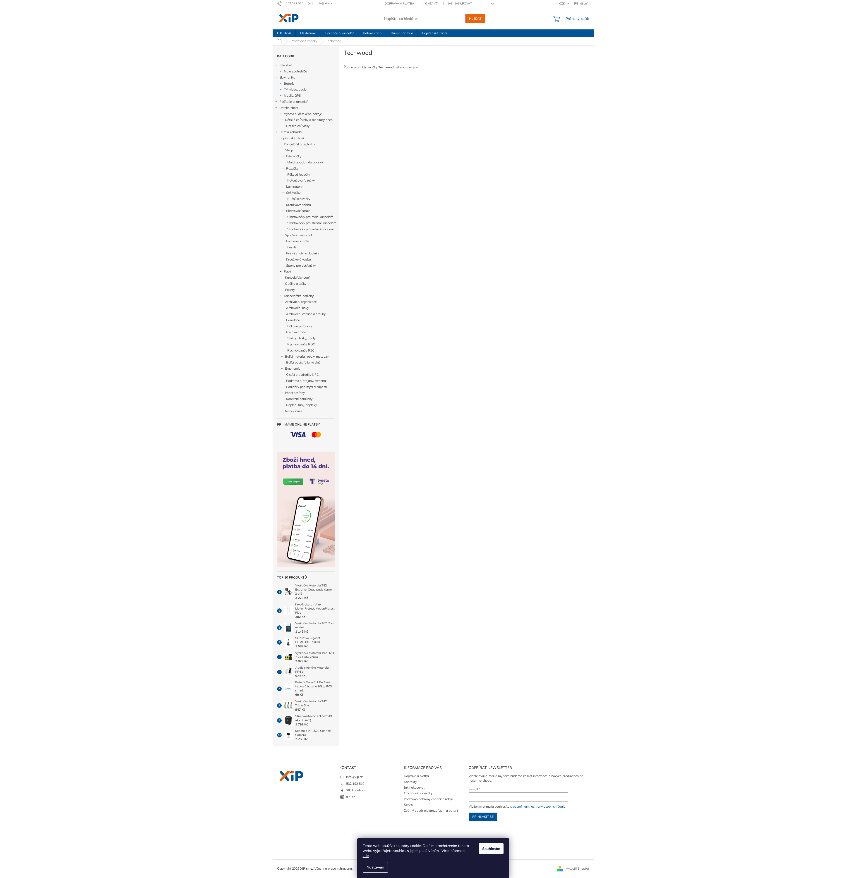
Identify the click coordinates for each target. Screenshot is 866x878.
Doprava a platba (399, 3)
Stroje (289, 150)
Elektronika (287, 77)
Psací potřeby (295, 393)
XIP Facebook (356, 790)
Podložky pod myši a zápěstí (306, 387)
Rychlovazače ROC (301, 344)
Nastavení (375, 867)
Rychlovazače (296, 332)
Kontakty (431, 3)
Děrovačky (293, 156)
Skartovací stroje (298, 211)
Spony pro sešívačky (301, 265)
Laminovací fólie (297, 241)
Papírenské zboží (291, 138)
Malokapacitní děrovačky (305, 162)
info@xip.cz (354, 777)
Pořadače (293, 320)
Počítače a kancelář (293, 102)
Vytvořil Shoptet (577, 868)
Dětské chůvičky (297, 126)
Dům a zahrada (290, 132)
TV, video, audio (295, 89)
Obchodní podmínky (418, 793)
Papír (287, 271)
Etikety (290, 290)
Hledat (475, 19)
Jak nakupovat (460, 3)
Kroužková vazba (298, 205)
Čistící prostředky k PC (302, 375)
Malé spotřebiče (295, 71)
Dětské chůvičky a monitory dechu (309, 120)
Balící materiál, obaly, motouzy (307, 356)
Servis (408, 805)
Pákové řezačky (298, 174)
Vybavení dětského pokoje (303, 114)
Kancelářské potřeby (299, 296)
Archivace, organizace (301, 302)
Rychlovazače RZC (300, 350)
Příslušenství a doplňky (302, 253)
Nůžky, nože (293, 411)
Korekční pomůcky (299, 399)
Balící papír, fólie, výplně (303, 362)
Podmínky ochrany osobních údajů (428, 799)
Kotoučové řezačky (301, 180)
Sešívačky (293, 193)
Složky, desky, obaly (301, 338)
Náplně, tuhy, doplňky (301, 405)
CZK (562, 3)
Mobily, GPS (292, 95)
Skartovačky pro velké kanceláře (310, 229)
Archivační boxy (297, 308)
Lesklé (292, 247)
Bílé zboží (286, 65)
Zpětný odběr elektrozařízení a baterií (431, 811)
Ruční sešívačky (298, 199)
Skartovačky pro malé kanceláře (310, 217)
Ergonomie (292, 368)
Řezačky (292, 168)
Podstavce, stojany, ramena (306, 381)
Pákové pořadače (299, 326)
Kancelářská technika (299, 144)
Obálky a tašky (295, 284)
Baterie (289, 83)
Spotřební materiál (298, 235)
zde (366, 855)
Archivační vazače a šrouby (306, 314)
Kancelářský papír (298, 277)
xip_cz (350, 797)
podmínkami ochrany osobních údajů (539, 806)
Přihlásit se (483, 817)
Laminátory (294, 186)
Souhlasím (491, 848)
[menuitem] (284, 33)
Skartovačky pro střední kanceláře (311, 223)
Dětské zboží (288, 108)
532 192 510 (355, 784)
